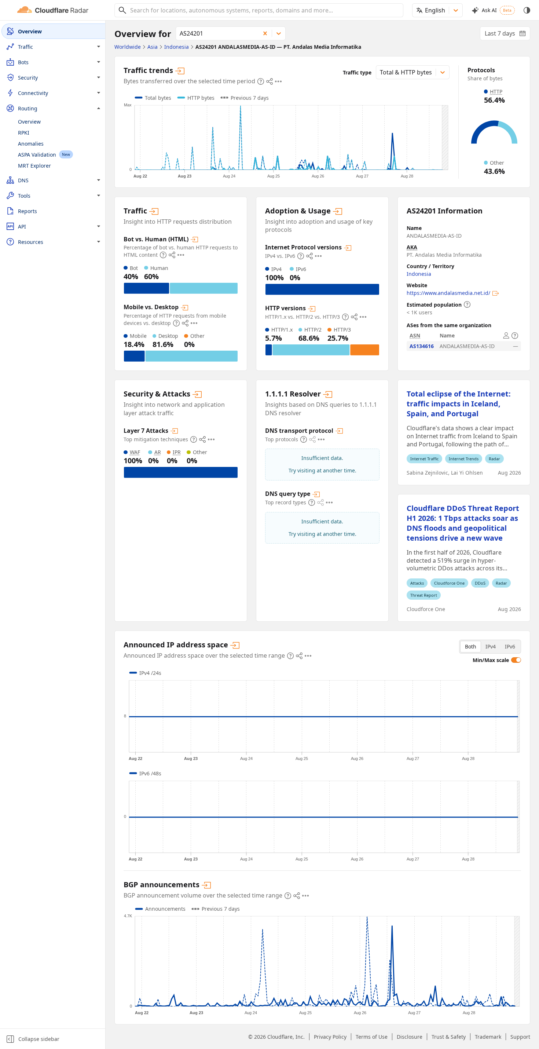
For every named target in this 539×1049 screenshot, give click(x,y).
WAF (135, 452)
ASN (415, 335)
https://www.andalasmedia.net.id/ (448, 292)
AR (157, 452)
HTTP (496, 91)
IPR (177, 452)
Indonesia (419, 273)
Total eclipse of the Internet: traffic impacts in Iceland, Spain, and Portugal (459, 403)
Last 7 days (507, 34)
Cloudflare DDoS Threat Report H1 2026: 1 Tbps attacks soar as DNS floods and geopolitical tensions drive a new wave (463, 523)
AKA (412, 247)
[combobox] (264, 10)
